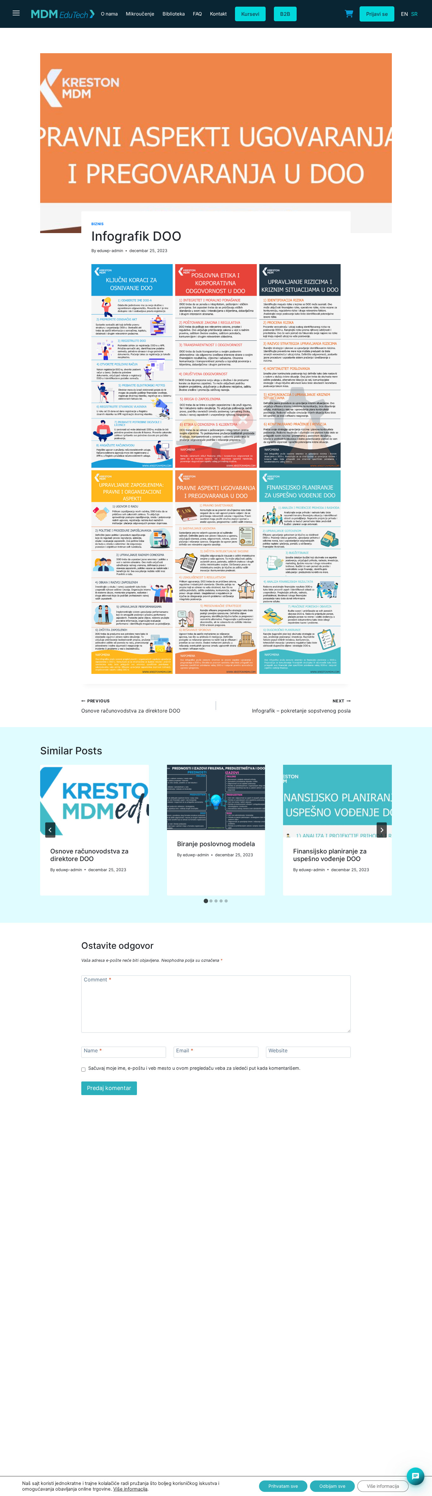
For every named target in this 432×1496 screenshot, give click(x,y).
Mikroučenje (140, 14)
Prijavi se (377, 14)
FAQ (197, 14)
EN (404, 14)
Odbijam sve (332, 1486)
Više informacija (130, 1489)
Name (93, 1050)
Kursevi (250, 14)
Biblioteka (174, 14)
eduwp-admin (110, 250)
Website (277, 1050)
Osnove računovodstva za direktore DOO (130, 706)
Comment (97, 979)
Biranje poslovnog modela (216, 844)
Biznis (97, 224)
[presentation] (94, 801)
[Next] (382, 830)
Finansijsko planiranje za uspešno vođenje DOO (330, 855)
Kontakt (218, 14)
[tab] (206, 901)
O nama (109, 14)
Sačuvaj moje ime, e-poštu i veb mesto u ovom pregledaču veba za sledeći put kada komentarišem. (194, 1068)
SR (414, 14)
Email (184, 1050)
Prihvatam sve (283, 1486)
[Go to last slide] (50, 830)
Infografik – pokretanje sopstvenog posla (301, 706)
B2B (285, 14)
